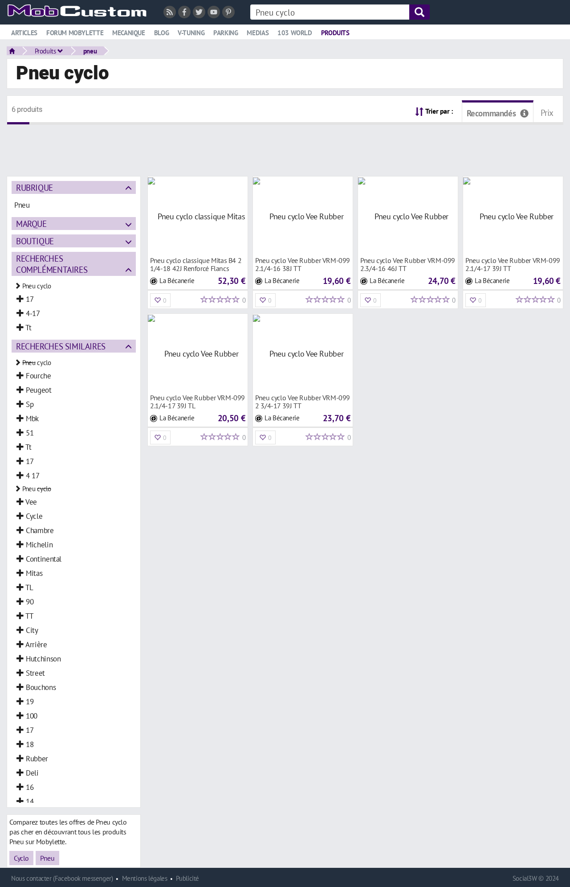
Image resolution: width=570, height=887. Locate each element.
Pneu (47, 858)
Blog (161, 32)
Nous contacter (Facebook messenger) (62, 878)
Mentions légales (144, 878)
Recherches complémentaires (51, 264)
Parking (225, 32)
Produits (335, 32)
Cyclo (21, 858)
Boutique (35, 240)
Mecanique (128, 32)
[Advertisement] (285, 145)
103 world (294, 32)
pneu (90, 50)
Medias (258, 32)
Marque (31, 223)
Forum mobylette (74, 32)
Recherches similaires (61, 346)
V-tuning (191, 32)
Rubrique (34, 187)
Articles (24, 32)
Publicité (187, 878)
